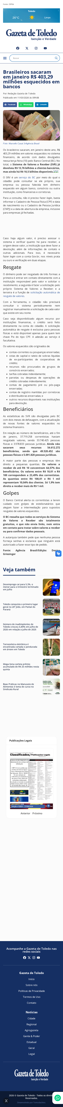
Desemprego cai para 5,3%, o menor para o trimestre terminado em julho (20, 587)
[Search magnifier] (56, 58)
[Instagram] (36, 48)
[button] (10, 104)
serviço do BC (27, 177)
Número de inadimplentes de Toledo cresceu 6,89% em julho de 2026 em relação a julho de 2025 (20, 627)
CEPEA (11, 4)
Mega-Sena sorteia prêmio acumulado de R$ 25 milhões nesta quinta (21, 667)
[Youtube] (45, 48)
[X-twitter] (26, 48)
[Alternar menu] (5, 58)
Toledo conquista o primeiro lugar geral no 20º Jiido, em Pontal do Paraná (20, 607)
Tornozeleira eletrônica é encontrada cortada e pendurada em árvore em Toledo (20, 647)
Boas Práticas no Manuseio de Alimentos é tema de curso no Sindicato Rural (18, 687)
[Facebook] (17, 48)
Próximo (37, 813)
